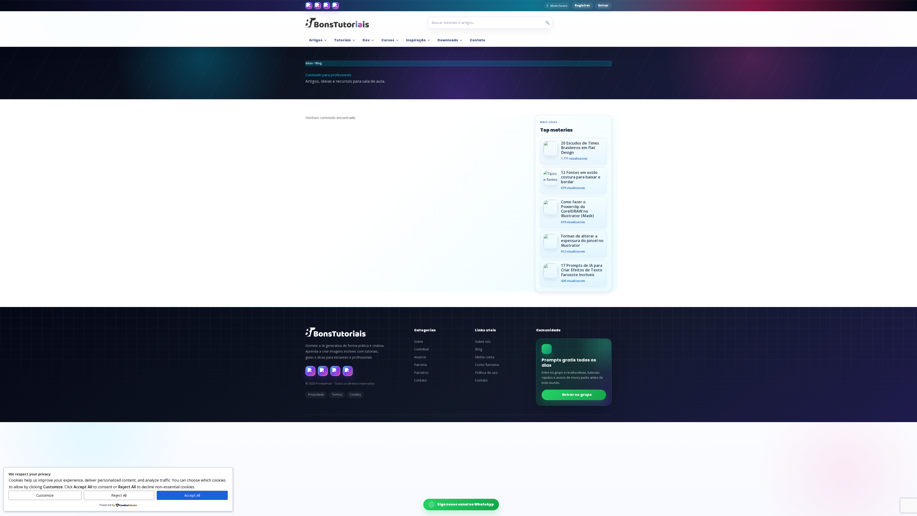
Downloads (447, 40)
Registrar (582, 5)
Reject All (119, 495)
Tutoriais (342, 40)
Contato (477, 40)
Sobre (418, 341)
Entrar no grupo (577, 394)
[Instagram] (317, 5)
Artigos (315, 40)
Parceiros (421, 373)
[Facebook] (308, 5)
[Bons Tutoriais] (337, 22)
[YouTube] (335, 5)
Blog (478, 349)
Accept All (192, 495)
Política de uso (486, 373)
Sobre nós (483, 341)
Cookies (355, 394)
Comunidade (548, 330)
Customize (45, 495)
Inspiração (416, 40)
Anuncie (420, 357)
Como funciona (487, 365)
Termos (337, 394)
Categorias (425, 330)
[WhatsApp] (326, 5)
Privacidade (316, 394)
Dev (366, 40)
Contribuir (421, 349)
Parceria (420, 365)
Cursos (387, 40)
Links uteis (485, 330)
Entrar (603, 5)
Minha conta (484, 357)
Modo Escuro (558, 5)
